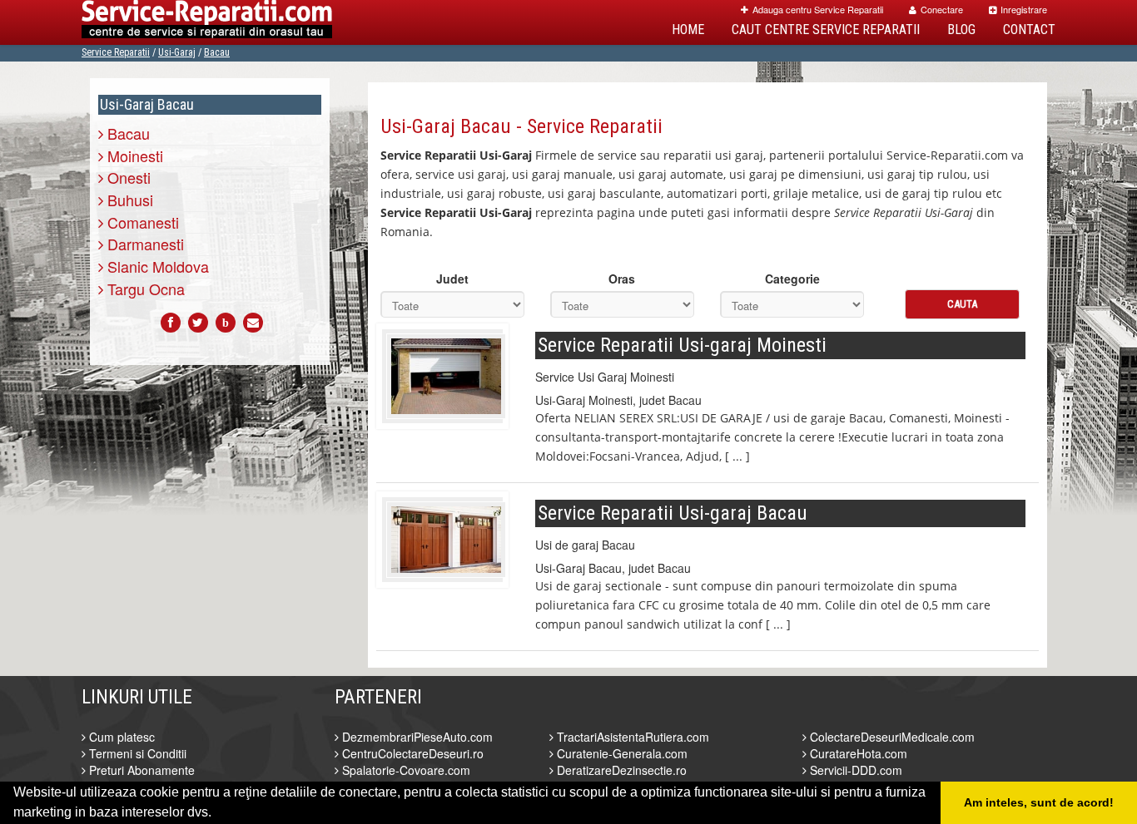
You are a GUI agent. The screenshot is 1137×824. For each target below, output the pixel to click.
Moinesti (133, 155)
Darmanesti (143, 243)
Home (688, 29)
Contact (1029, 29)
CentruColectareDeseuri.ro (411, 753)
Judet (452, 278)
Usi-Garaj (177, 52)
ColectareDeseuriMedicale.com (891, 736)
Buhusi (128, 199)
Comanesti (141, 222)
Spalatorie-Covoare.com (404, 770)
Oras (621, 278)
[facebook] (171, 323)
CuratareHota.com (857, 753)
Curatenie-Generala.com (621, 753)
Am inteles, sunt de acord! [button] (1039, 802)
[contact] (253, 323)
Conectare (942, 9)
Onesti (127, 177)
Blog (961, 29)
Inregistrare (1023, 9)
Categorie (792, 278)
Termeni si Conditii (136, 753)
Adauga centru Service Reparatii (817, 9)
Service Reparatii (116, 52)
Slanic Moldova (156, 266)
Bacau (217, 52)
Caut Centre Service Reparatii (826, 29)
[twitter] (198, 323)
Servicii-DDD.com (854, 770)
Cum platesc (120, 736)
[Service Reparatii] (207, 22)
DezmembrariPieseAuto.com (416, 736)
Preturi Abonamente (140, 770)
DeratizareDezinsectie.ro (620, 770)
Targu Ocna (144, 288)
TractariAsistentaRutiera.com (631, 736)
